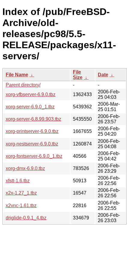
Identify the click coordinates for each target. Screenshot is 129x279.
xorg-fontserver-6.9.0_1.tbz (34, 156)
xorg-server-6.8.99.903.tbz (33, 119)
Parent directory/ (23, 84)
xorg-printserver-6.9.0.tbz (32, 131)
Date (103, 74)
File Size (77, 74)
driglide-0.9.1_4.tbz (26, 217)
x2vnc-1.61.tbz (21, 205)
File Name (17, 74)
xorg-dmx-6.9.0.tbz (25, 168)
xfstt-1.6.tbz (18, 180)
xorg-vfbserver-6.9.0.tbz (31, 94)
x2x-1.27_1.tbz (21, 192)
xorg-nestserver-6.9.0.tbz (32, 143)
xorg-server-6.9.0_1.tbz (30, 106)
